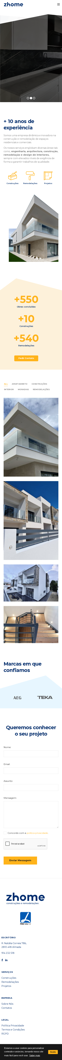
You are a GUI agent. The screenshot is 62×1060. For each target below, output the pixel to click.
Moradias (23, 389)
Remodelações (30, 183)
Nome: (7, 747)
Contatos (6, 1008)
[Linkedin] (6, 960)
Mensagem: (10, 798)
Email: (7, 764)
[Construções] (12, 175)
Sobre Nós (7, 1003)
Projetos (48, 183)
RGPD (5, 1033)
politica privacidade (37, 833)
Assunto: (8, 781)
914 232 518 (7, 953)
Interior (9, 389)
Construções (12, 183)
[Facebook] (2, 960)
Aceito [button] (53, 1052)
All (6, 384)
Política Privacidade (12, 1025)
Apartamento (19, 384)
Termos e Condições (13, 1029)
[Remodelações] (30, 175)
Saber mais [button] (34, 1055)
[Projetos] (48, 175)
